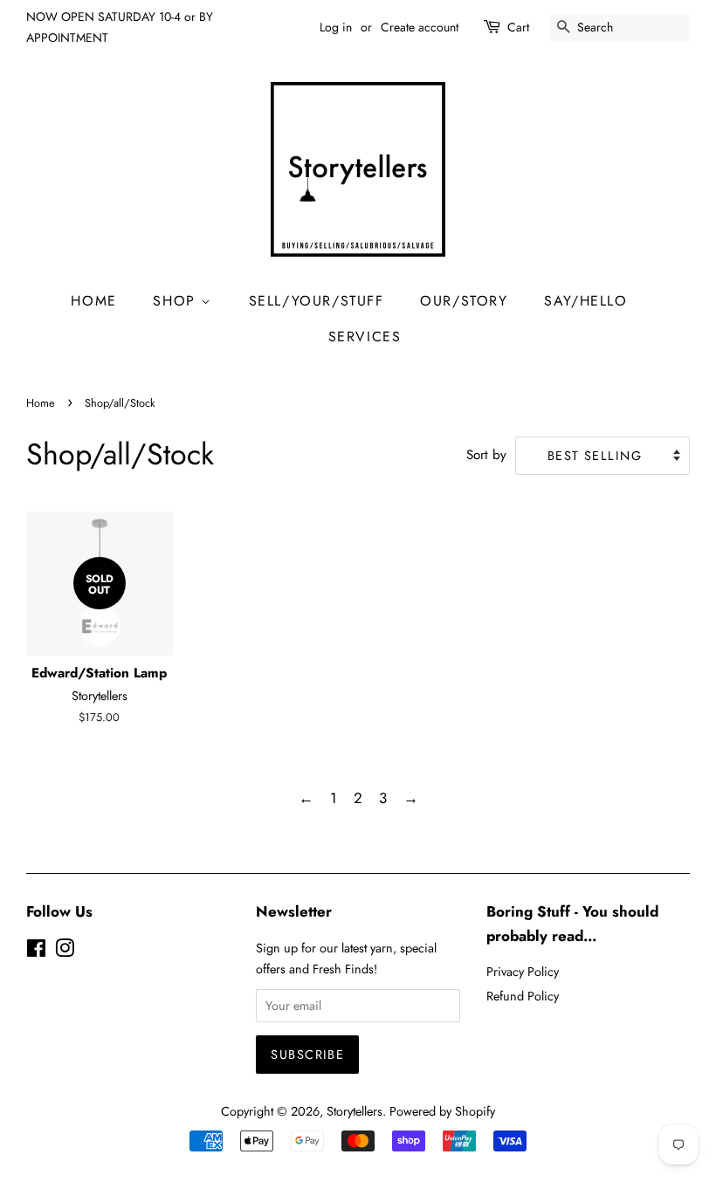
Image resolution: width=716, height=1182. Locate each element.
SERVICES (365, 336)
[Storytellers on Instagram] (64, 951)
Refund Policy (522, 996)
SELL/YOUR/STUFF (316, 301)
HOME (93, 301)
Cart (518, 27)
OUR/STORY (463, 301)
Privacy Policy (522, 971)
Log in (336, 27)
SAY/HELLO (585, 301)
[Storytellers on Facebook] (36, 951)
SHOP (177, 301)
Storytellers (354, 1111)
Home (40, 403)
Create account (419, 27)
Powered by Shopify (442, 1111)
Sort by (486, 454)
